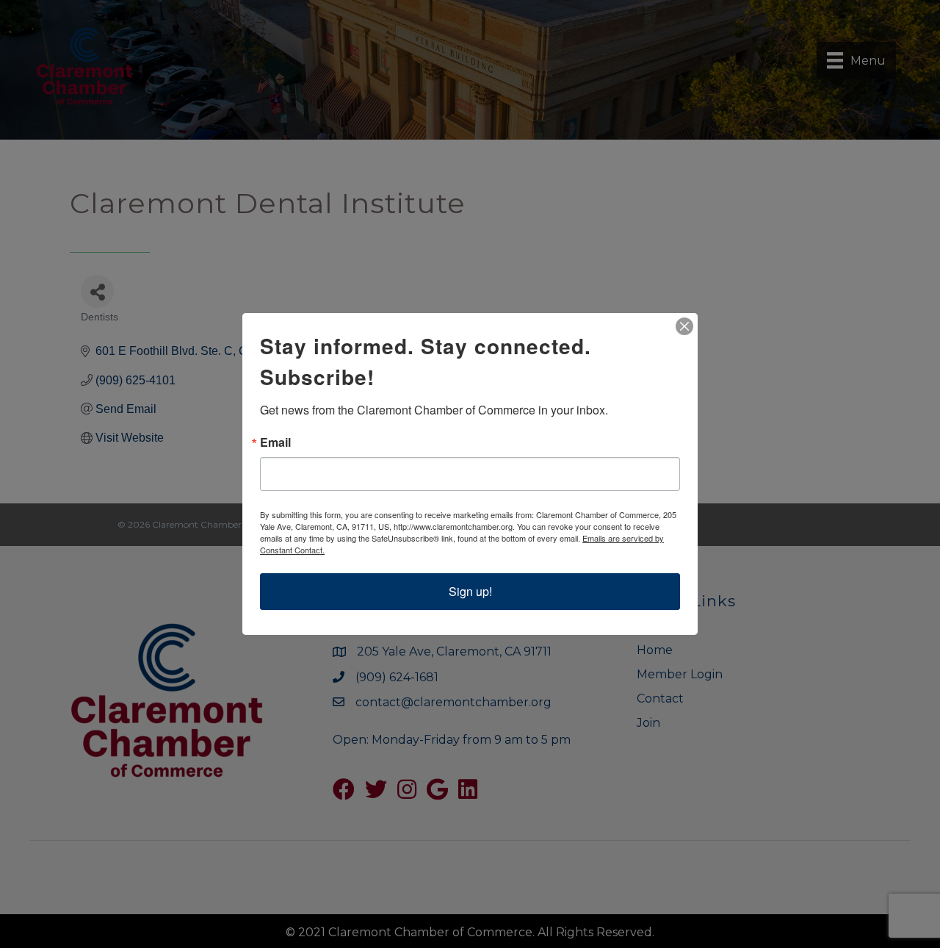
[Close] (684, 326)
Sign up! (470, 591)
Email (275, 442)
